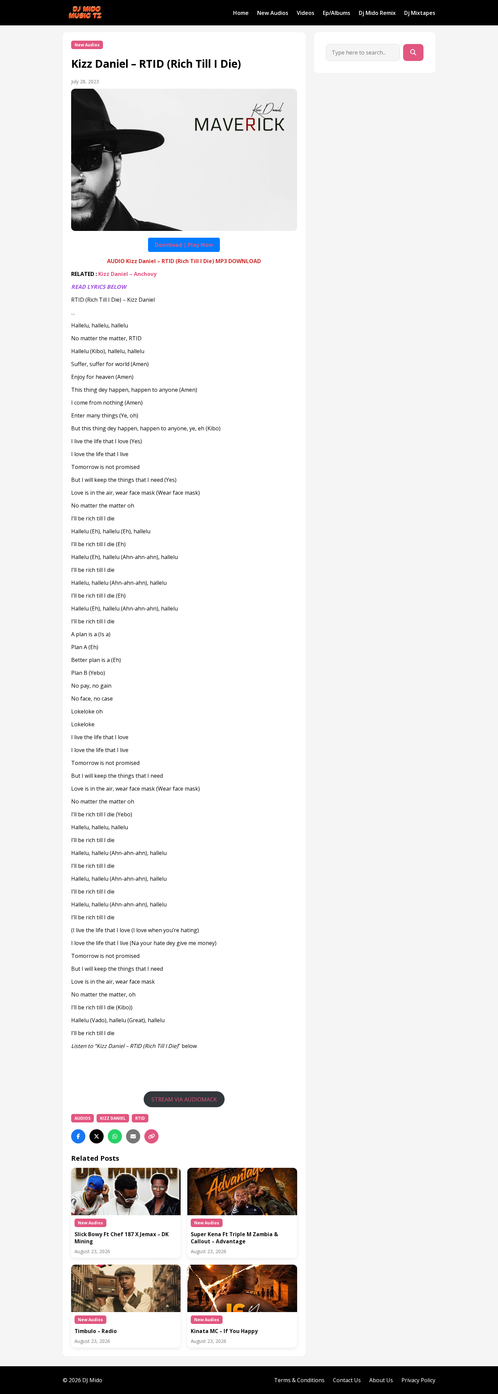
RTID (140, 1118)
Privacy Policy (418, 1380)
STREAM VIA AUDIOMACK (184, 1099)
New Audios (272, 13)
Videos (305, 13)
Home (241, 13)
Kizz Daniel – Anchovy (127, 274)
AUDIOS (82, 1118)
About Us (381, 1380)
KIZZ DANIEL (113, 1118)
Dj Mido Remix (377, 13)
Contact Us (347, 1380)
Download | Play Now (184, 245)
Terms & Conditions (299, 1380)
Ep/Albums (336, 13)
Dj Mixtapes (419, 13)
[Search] (413, 52)
